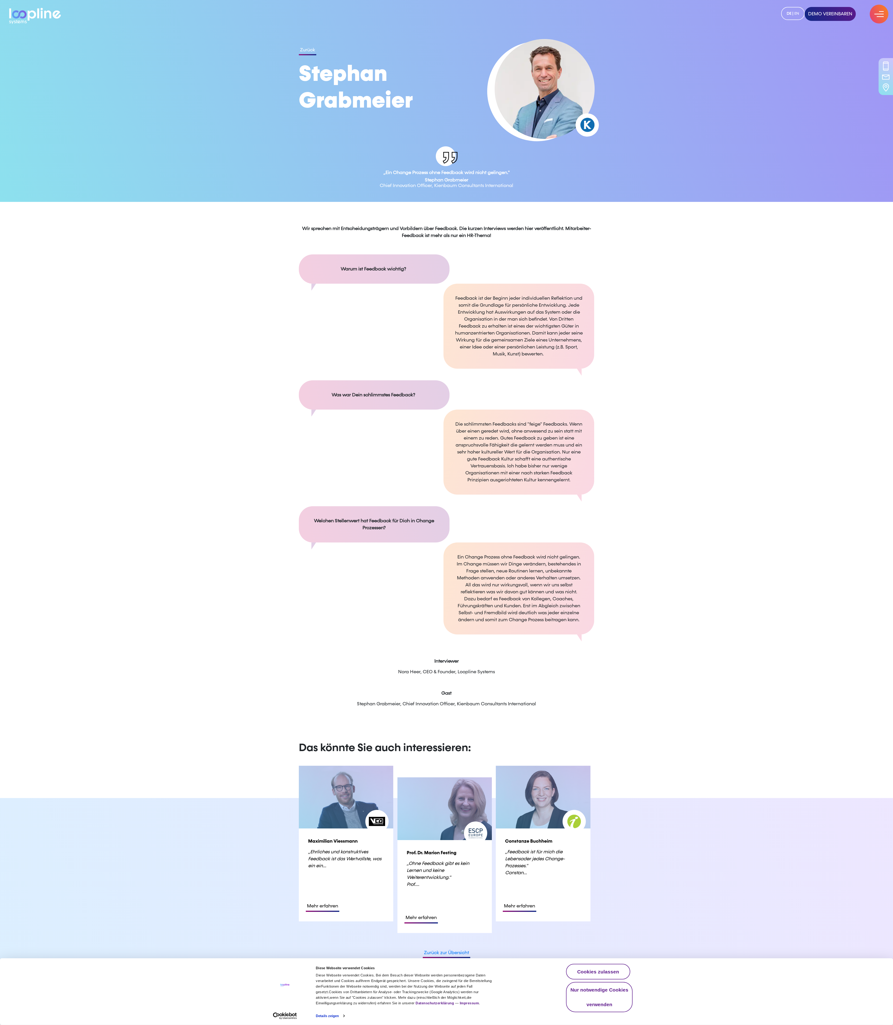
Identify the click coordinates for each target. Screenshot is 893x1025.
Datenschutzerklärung (435, 1003)
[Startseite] (35, 15)
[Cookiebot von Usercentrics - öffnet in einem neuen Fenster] (285, 1015)
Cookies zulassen (598, 971)
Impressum (469, 1003)
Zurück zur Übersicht (446, 953)
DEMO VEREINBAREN (830, 14)
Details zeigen (327, 1016)
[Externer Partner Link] (587, 125)
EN (796, 13)
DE (789, 13)
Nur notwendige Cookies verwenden (599, 997)
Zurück (307, 50)
